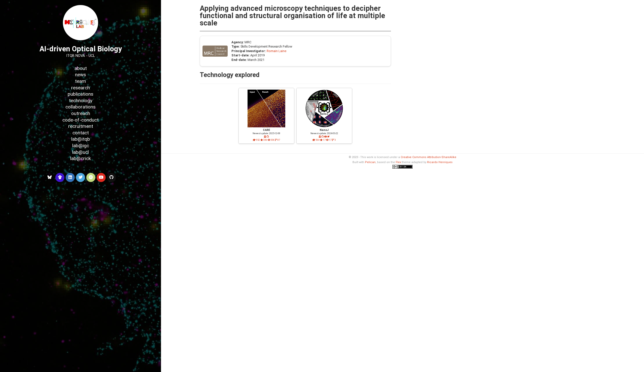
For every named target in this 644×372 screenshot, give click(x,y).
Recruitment (80, 126)
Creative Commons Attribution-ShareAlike (428, 157)
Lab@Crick (80, 158)
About (80, 68)
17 (324, 140)
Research (80, 88)
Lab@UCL (80, 152)
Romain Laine (276, 51)
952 (258, 140)
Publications (80, 94)
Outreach (80, 113)
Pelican (370, 162)
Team (80, 81)
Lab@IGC (80, 145)
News (80, 75)
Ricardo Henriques (440, 162)
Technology (80, 100)
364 (317, 140)
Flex (398, 162)
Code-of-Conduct (80, 120)
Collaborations (80, 107)
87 (278, 140)
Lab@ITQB (80, 139)
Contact (80, 133)
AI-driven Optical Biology (80, 49)
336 (265, 140)
